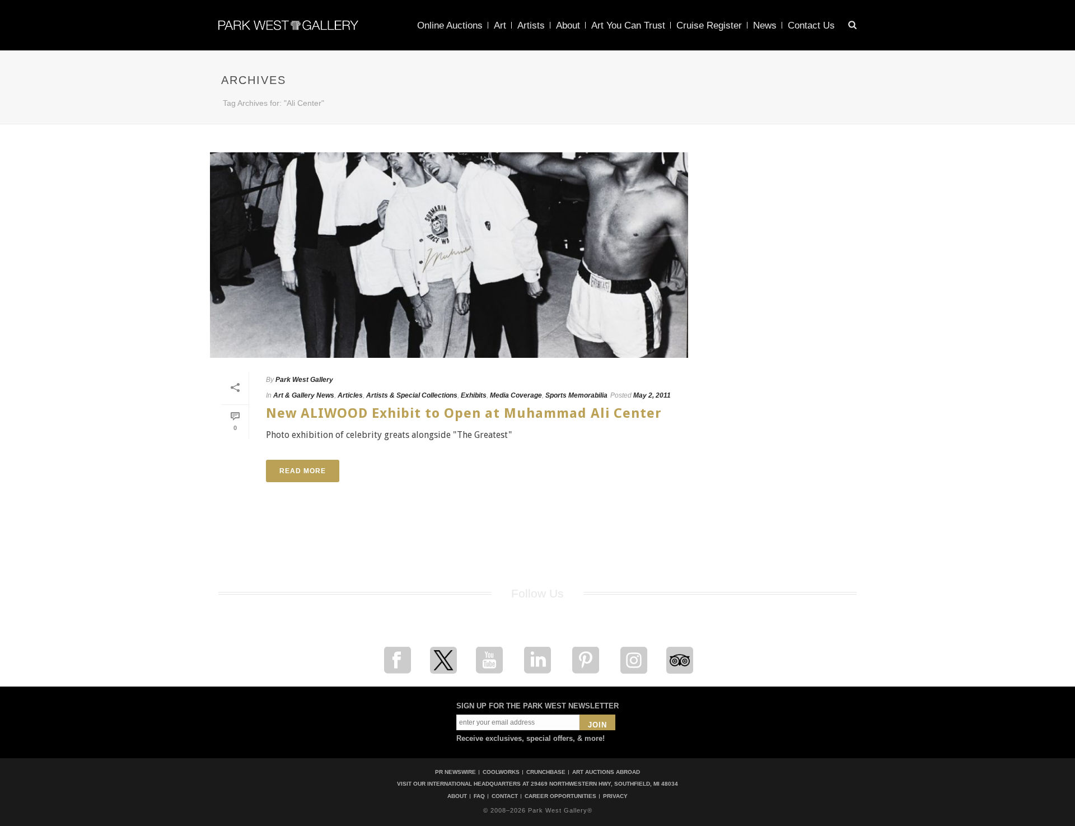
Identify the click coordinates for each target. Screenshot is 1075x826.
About (568, 25)
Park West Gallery (304, 380)
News (765, 25)
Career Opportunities (560, 796)
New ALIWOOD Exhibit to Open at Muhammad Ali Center (464, 413)
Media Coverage (516, 395)
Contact (505, 796)
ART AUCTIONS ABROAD (606, 772)
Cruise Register (709, 25)
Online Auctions (450, 25)
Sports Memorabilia (576, 395)
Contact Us (811, 25)
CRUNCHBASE (545, 772)
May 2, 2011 (652, 395)
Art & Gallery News (303, 395)
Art (500, 25)
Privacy (615, 796)
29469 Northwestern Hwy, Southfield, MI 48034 (604, 784)
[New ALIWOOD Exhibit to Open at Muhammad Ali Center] (449, 255)
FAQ (479, 796)
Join (597, 725)
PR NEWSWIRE (455, 772)
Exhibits (474, 395)
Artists (531, 25)
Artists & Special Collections (411, 395)
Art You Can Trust (628, 25)
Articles (350, 395)
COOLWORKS (501, 772)
